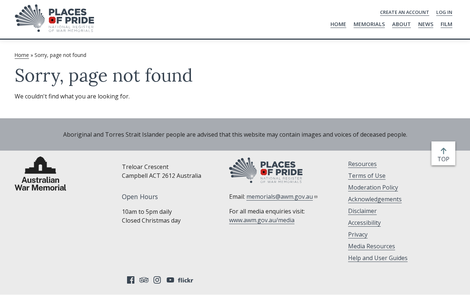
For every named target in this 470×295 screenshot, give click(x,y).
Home (338, 24)
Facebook (131, 280)
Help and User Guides (378, 258)
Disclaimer (362, 211)
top (444, 159)
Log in (444, 12)
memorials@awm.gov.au (279, 197)
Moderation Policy (373, 187)
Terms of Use (367, 176)
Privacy (358, 234)
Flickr (186, 280)
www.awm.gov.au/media (261, 220)
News (425, 24)
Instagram (157, 280)
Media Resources (371, 246)
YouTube (170, 280)
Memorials (369, 24)
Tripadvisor (144, 280)
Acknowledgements (375, 199)
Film (446, 24)
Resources (362, 164)
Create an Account (404, 12)
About (401, 24)
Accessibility (364, 223)
